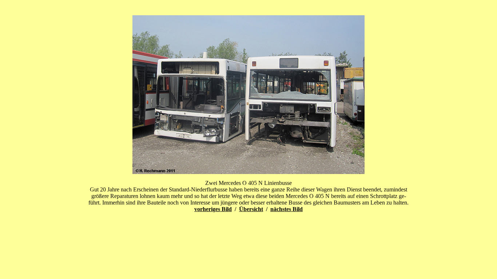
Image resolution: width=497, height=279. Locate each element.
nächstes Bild (286, 209)
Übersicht (251, 209)
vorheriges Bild (213, 209)
